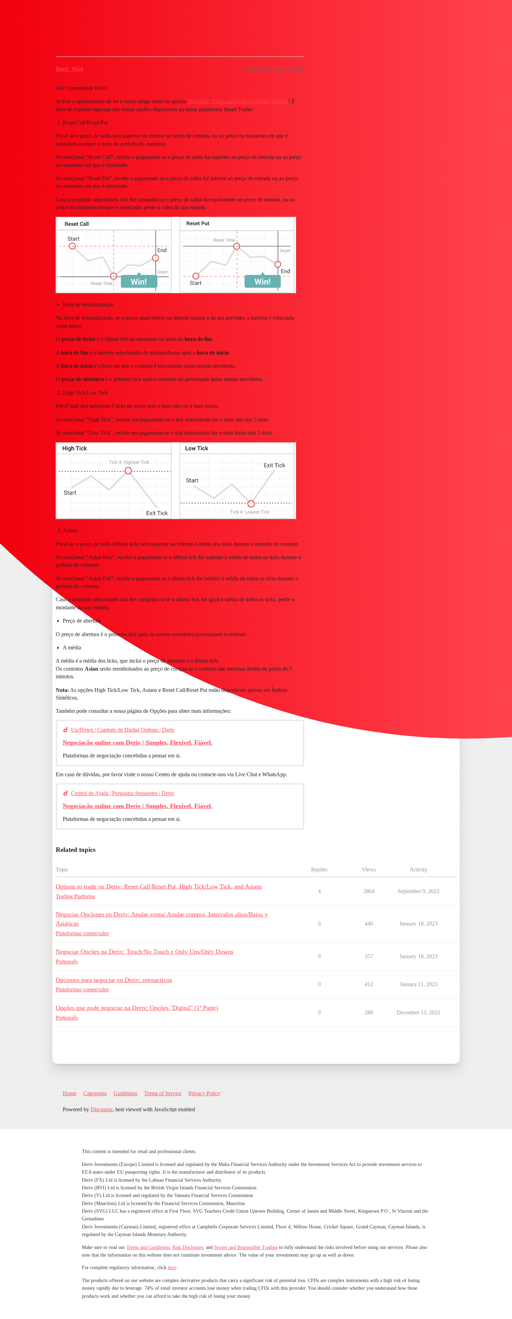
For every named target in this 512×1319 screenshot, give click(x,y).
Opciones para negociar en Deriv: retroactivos (114, 979)
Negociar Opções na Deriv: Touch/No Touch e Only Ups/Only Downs (144, 951)
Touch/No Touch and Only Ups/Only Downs (238, 101)
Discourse (102, 1109)
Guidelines (125, 1093)
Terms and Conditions (148, 1247)
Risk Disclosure (187, 1247)
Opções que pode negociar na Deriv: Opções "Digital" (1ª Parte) (137, 1007)
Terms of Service (162, 1093)
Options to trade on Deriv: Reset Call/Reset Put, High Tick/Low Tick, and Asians (159, 886)
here (172, 1267)
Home (69, 1093)
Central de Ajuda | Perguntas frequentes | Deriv (122, 793)
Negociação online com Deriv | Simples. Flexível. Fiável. (137, 742)
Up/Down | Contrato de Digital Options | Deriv (122, 730)
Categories (95, 1093)
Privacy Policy (204, 1093)
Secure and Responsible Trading (246, 1247)
